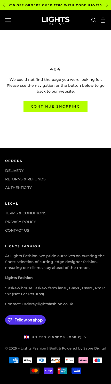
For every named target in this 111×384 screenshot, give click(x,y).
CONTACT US (17, 230)
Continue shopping (55, 106)
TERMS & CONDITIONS (25, 213)
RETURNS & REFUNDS (25, 179)
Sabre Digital (94, 348)
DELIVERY (14, 170)
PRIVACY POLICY (20, 222)
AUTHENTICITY (18, 187)
